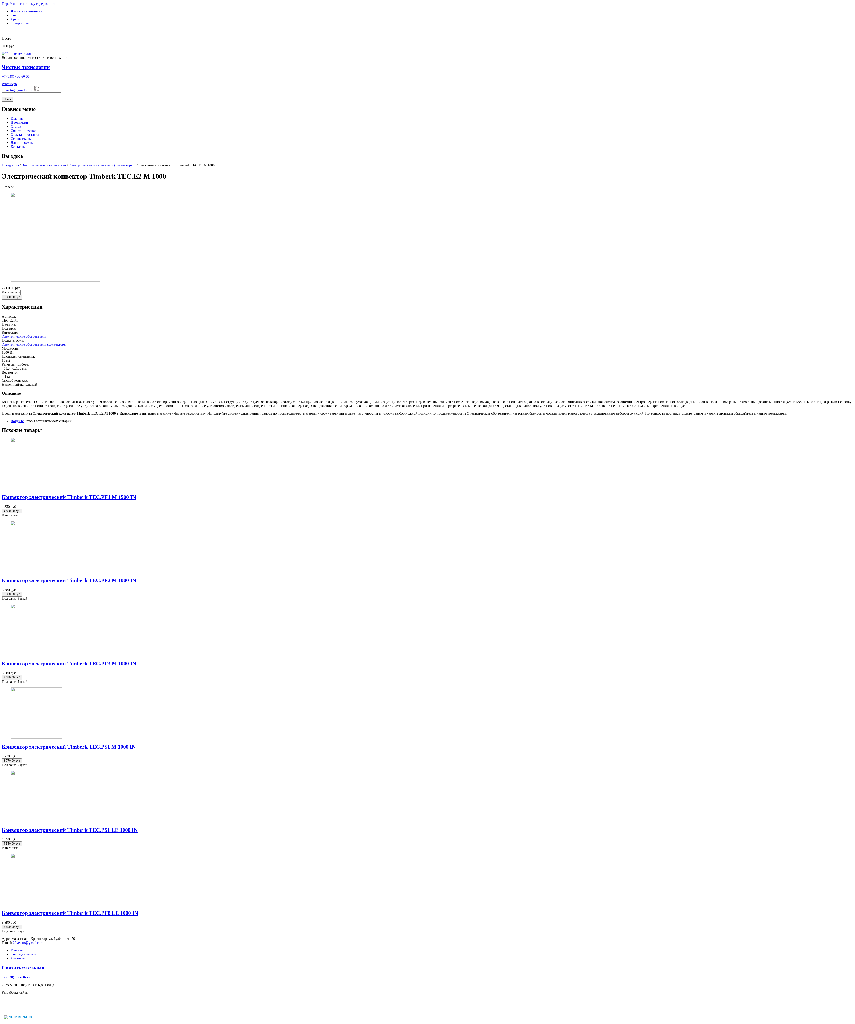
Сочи (15, 15)
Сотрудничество (23, 130)
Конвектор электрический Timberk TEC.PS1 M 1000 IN (69, 747)
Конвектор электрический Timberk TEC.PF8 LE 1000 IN (70, 913)
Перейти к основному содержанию (28, 4)
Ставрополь (20, 23)
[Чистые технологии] (18, 53)
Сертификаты (21, 138)
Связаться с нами (23, 968)
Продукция (19, 122)
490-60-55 (16, 76)
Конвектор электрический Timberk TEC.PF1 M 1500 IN (69, 497)
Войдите (17, 421)
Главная (17, 118)
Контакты (18, 146)
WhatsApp (9, 84)
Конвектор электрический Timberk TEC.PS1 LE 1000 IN (70, 830)
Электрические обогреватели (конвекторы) (101, 165)
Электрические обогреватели (44, 165)
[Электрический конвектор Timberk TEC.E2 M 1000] (55, 280)
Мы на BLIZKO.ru (20, 1017)
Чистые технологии (26, 67)
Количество (11, 292)
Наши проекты (22, 142)
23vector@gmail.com (17, 90)
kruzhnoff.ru (39, 992)
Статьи (16, 126)
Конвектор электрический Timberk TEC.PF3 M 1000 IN (69, 663)
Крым (15, 19)
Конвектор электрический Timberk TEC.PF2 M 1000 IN (69, 580)
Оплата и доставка (25, 134)
